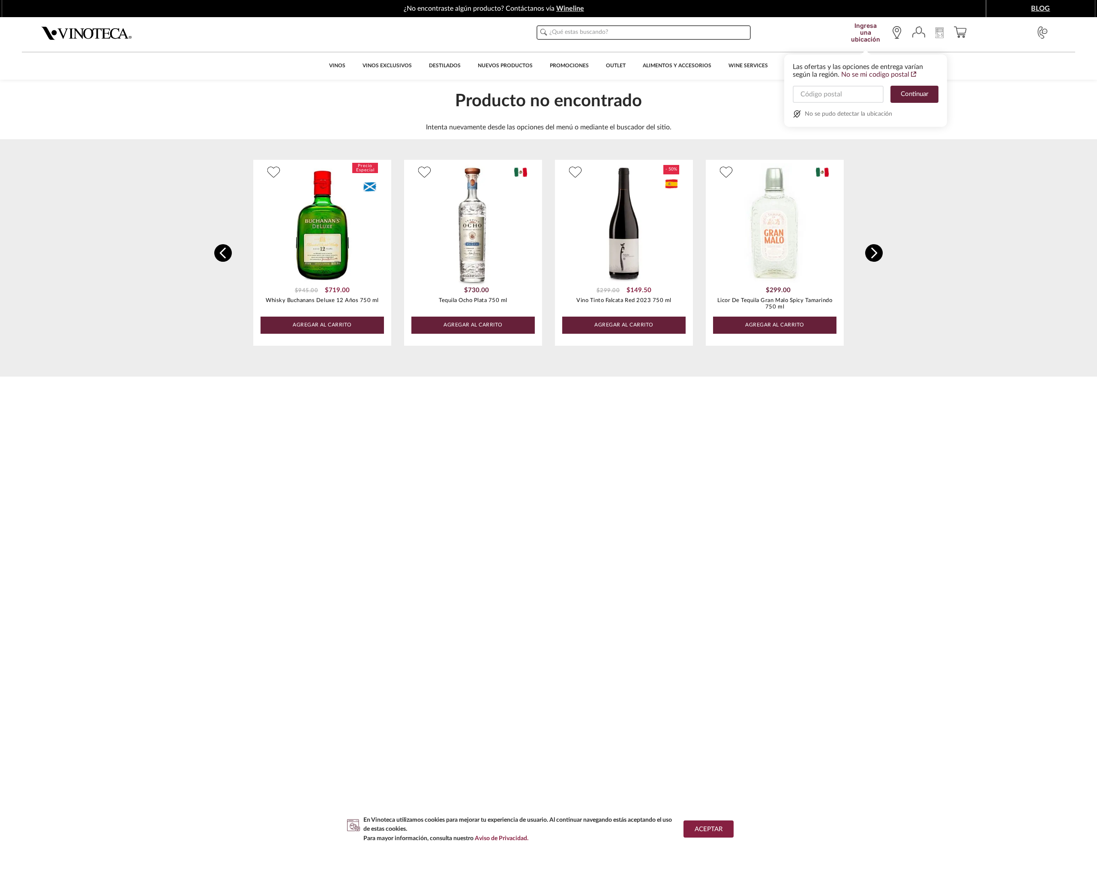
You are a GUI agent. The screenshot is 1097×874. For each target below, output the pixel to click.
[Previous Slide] (223, 253)
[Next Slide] (874, 253)
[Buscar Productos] (543, 32)
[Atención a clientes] (1042, 32)
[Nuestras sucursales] (899, 32)
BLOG (1040, 8)
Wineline (570, 8)
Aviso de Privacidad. (501, 838)
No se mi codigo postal (875, 74)
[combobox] (644, 32)
